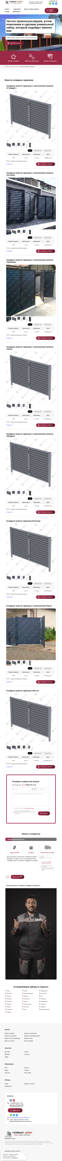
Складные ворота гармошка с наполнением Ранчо (29, 606)
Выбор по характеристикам (32, 1036)
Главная (7, 66)
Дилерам (7, 1054)
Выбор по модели (13, 61)
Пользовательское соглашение (13, 1155)
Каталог (7, 9)
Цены (30, 150)
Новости (26, 1067)
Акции (6, 1083)
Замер (6, 1056)
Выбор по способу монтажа (12, 1038)
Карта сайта (27, 1072)
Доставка (7, 1051)
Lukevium (17, 1151)
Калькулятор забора (16, 43)
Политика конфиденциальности (13, 1153)
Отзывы (7, 11)
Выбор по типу (28, 1038)
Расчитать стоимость (47, 164)
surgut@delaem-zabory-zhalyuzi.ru (20, 1117)
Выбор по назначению (32, 61)
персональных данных (29, 808)
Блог (6, 1067)
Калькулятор (17, 9)
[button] (5, 57)
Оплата (26, 1051)
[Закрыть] (24, 1154)
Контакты (7, 1072)
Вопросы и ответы (29, 1083)
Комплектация (47, 150)
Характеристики (37, 150)
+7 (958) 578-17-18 (53, 1)
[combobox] (34, 789)
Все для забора (28, 1041)
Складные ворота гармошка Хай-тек (22, 691)
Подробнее (15, 1157)
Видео (6, 1070)
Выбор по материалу (50, 61)
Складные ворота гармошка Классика (23, 521)
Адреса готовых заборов (31, 9)
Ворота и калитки (14, 66)
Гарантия (27, 1054)
